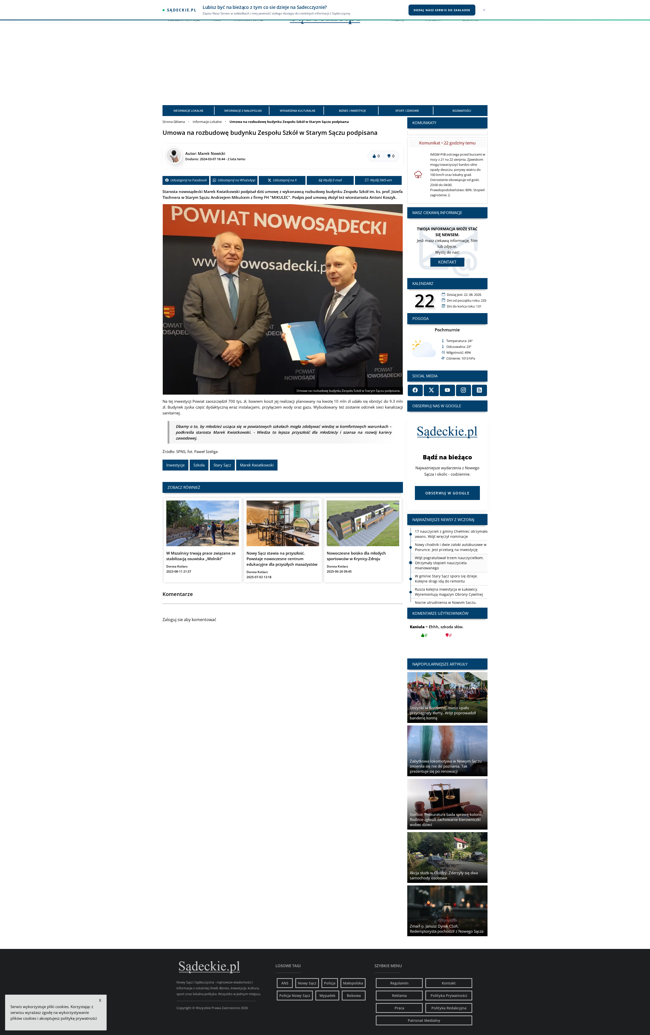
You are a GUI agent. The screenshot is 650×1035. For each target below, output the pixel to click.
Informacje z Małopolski (243, 110)
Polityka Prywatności (449, 995)
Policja (329, 983)
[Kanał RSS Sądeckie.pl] (479, 390)
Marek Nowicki (211, 153)
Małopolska (353, 983)
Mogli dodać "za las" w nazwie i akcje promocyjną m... (447, 633)
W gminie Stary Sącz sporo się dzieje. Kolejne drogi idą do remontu (446, 565)
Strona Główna (173, 121)
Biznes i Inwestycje (352, 110)
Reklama (399, 995)
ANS (284, 983)
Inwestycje (175, 464)
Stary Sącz (222, 464)
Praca (399, 1008)
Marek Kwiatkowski (257, 464)
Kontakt (447, 262)
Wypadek (327, 995)
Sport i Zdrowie (407, 110)
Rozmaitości (461, 110)
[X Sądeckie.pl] (431, 390)
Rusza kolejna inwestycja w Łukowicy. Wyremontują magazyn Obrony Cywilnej (449, 579)
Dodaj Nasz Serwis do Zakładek (442, 10)
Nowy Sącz (307, 983)
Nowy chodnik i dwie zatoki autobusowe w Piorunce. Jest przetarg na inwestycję (450, 534)
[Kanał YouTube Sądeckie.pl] (447, 390)
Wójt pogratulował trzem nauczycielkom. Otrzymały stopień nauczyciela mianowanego (449, 549)
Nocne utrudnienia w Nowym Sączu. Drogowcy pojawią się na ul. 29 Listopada (450, 592)
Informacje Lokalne (188, 110)
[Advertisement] (325, 67)
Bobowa (354, 995)
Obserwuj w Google (447, 493)
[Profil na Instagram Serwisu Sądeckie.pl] (463, 390)
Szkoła (199, 464)
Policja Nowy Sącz (294, 995)
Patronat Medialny (424, 1020)
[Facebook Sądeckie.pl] (415, 390)
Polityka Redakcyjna (448, 1008)
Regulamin (399, 983)
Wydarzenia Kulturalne (297, 110)
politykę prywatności (79, 1018)
